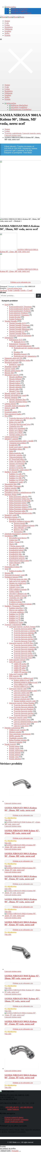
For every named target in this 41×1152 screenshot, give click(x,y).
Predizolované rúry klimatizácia (25, 356)
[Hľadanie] (38, 295)
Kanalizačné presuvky (17, 558)
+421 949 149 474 (12, 1107)
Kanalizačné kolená (16, 550)
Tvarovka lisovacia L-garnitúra (25, 631)
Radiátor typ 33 (14, 620)
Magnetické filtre (11, 484)
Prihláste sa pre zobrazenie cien (20, 282)
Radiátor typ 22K (15, 474)
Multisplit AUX (19, 342)
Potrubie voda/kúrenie (12, 728)
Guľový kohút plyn (16, 420)
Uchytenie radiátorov (16, 612)
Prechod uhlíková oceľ (22, 686)
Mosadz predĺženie (16, 377)
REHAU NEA (19, 530)
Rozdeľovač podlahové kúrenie (20, 604)
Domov (7, 21)
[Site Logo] (12, 17)
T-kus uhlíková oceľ (21, 684)
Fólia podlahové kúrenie (18, 589)
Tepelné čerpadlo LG (16, 331)
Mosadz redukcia (15, 385)
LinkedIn (16, 290)
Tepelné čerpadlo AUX (17, 323)
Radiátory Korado (11, 472)
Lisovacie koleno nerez (14, 288)
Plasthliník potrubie (16, 738)
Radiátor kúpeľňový (16, 608)
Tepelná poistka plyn (16, 435)
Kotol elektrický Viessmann (19, 315)
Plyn (6, 416)
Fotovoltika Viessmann (13, 486)
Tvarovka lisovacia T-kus (23, 641)
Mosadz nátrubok (15, 387)
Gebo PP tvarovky (15, 662)
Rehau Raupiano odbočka (18, 496)
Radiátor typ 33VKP (16, 480)
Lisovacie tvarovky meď (18, 688)
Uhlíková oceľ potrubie (17, 730)
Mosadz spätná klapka (12, 371)
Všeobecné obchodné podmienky (17, 1119)
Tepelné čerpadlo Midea (17, 333)
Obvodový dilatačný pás (18, 594)
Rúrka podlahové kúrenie (18, 596)
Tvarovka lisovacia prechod (24, 639)
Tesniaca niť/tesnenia (16, 463)
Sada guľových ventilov (17, 581)
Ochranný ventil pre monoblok (20, 335)
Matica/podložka (15, 453)
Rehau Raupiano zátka (17, 511)
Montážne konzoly (20, 354)
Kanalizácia (9, 536)
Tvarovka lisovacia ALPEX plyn (21, 418)
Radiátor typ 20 (14, 614)
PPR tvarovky (14, 676)
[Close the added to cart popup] (20, 1151)
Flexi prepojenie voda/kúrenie (20, 734)
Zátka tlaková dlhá (11, 490)
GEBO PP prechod (20, 672)
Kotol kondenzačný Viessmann (20, 307)
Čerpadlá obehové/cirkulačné (15, 406)
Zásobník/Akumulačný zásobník (16, 534)
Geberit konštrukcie (12, 437)
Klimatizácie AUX (16, 340)
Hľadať (3, 292)
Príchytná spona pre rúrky (18, 579)
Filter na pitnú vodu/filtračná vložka (17, 360)
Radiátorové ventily (16, 482)
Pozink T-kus (14, 757)
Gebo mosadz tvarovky (17, 660)
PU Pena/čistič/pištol (16, 459)
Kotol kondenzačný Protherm (19, 311)
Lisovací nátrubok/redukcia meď (25, 691)
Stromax (8, 573)
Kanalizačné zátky (15, 554)
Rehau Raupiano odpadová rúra (20, 513)
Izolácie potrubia (11, 488)
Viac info (8, 820)
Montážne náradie (11, 366)
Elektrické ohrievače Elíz (14, 358)
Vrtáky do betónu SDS (17, 461)
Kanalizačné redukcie (17, 556)
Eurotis (7, 410)
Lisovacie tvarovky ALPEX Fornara (22, 627)
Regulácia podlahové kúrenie (19, 521)
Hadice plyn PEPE (16, 433)
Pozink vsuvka (14, 748)
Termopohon (18, 532)
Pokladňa (15, 1151)
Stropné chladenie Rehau (18, 402)
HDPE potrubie (14, 736)
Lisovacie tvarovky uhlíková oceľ (21, 678)
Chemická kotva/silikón (17, 443)
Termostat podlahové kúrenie (24, 525)
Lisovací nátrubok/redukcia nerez (26, 722)
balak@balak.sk (13, 1109)
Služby (7, 33)
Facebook (3, 290)
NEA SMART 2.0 (20, 527)
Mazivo (12, 544)
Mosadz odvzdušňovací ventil (15, 395)
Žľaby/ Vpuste (14, 542)
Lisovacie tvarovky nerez (18, 717)
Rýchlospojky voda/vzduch (19, 470)
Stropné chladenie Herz (17, 399)
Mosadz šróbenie (15, 379)
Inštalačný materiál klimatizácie (20, 346)
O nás (7, 23)
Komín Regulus (14, 317)
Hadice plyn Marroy (16, 430)
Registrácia (9, 27)
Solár (6, 569)
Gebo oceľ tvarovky (16, 674)
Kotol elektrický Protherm (18, 313)
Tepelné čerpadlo (11, 321)
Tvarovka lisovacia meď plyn (19, 424)
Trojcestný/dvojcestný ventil (15, 575)
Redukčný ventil (15, 364)
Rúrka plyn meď (15, 422)
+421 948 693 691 (26, 1107)
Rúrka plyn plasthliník (17, 428)
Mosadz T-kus (14, 391)
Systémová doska (15, 602)
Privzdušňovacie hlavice (18, 538)
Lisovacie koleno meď (22, 695)
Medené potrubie (15, 732)
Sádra (11, 451)
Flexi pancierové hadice (13, 414)
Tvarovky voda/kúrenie (13, 624)
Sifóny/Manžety (15, 563)
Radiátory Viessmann (12, 606)
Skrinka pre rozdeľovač (17, 583)
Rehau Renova (14, 600)
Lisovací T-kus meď (21, 697)
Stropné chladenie (11, 397)
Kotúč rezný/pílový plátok (18, 447)
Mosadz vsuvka (14, 381)
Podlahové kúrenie (11, 577)
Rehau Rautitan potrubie (18, 740)
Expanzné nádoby (11, 412)
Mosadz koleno (14, 383)
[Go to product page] (23, 784)
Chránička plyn (14, 426)
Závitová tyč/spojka (16, 468)
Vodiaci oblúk (14, 591)
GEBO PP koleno (20, 666)
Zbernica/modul (19, 523)
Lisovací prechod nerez (22, 724)
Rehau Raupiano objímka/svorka (21, 509)
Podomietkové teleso (12, 567)
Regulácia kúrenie (11, 517)
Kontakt (7, 35)
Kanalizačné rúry (15, 552)
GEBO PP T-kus (20, 670)
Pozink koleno (14, 746)
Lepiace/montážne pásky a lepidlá (21, 441)
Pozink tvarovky (10, 744)
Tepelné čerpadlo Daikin (18, 327)
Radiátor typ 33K (15, 478)
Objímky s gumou (15, 466)
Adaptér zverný (14, 587)
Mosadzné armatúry (12, 362)
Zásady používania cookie (14, 1122)
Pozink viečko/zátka (16, 750)
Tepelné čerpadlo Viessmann (19, 325)
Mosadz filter (9, 373)
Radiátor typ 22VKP (16, 476)
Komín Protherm (15, 319)
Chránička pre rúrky (16, 598)
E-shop (7, 25)
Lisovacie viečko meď (22, 693)
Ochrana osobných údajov (14, 1117)
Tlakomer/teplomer (16, 457)
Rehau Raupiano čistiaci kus (19, 499)
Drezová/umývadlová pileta (19, 560)
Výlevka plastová (15, 546)
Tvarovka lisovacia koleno (23, 629)
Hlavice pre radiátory (16, 610)
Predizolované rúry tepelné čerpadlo (27, 348)
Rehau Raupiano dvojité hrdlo (20, 501)
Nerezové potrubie (15, 742)
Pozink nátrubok (15, 759)
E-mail (29, 290)
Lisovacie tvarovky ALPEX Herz (21, 643)
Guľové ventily (10, 369)
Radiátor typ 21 (14, 616)
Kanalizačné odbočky (17, 548)
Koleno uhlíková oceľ (21, 680)
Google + (23, 290)
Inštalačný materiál (11, 439)
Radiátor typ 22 (14, 618)
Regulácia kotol (14, 519)
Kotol (7, 305)
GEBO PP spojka (20, 664)
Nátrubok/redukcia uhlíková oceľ (26, 682)
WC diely (12, 565)
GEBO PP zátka (19, 668)
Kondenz (17, 352)
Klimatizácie (9, 338)
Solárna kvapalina (15, 571)
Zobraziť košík (5, 1151)
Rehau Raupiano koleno (18, 503)
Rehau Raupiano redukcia (18, 507)
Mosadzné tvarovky (12, 375)
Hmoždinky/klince (15, 449)
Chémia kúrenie (10, 404)
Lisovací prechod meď (22, 699)
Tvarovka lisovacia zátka (23, 635)
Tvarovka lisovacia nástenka (24, 633)
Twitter (10, 290)
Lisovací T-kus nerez (21, 726)
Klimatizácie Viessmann (17, 344)
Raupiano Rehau (11, 494)
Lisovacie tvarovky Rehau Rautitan (22, 703)
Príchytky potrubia (15, 455)
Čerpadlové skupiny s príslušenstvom (18, 492)
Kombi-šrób (13, 445)
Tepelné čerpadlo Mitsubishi (19, 329)
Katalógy (8, 31)
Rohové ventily (10, 408)
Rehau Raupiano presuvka (18, 505)
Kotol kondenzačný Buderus (19, 309)
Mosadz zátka (14, 389)
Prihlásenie (8, 29)
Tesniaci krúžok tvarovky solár (25, 701)
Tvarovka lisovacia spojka (23, 637)
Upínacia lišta (14, 585)
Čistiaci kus (13, 540)
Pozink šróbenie (15, 752)
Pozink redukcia (15, 755)
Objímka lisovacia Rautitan (23, 709)
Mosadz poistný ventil (12, 393)
